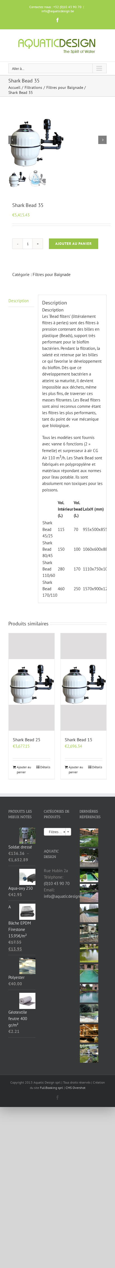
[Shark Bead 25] (31, 682)
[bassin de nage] (89, 893)
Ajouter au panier (73, 243)
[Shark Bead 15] (83, 682)
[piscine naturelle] (89, 875)
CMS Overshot (75, 1088)
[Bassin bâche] (89, 953)
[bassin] (89, 838)
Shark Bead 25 (26, 739)
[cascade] (89, 1053)
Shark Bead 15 (78, 739)
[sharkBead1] (57, 140)
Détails (45, 767)
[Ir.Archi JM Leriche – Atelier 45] (89, 1033)
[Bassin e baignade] (89, 973)
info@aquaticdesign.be (57, 11)
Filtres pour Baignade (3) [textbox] (58, 832)
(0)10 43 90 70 (57, 883)
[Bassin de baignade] (89, 993)
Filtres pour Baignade (52, 274)
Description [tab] (18, 300)
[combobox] (57, 832)
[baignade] (89, 913)
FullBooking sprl (52, 1088)
